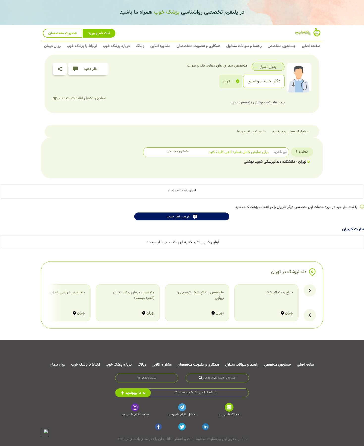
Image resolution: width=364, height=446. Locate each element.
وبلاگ (140, 46)
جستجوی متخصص (282, 46)
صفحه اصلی (311, 46)
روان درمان (52, 46)
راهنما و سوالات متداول (244, 46)
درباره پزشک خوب (116, 46)
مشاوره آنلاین (160, 46)
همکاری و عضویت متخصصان (198, 46)
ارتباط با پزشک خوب (82, 46)
